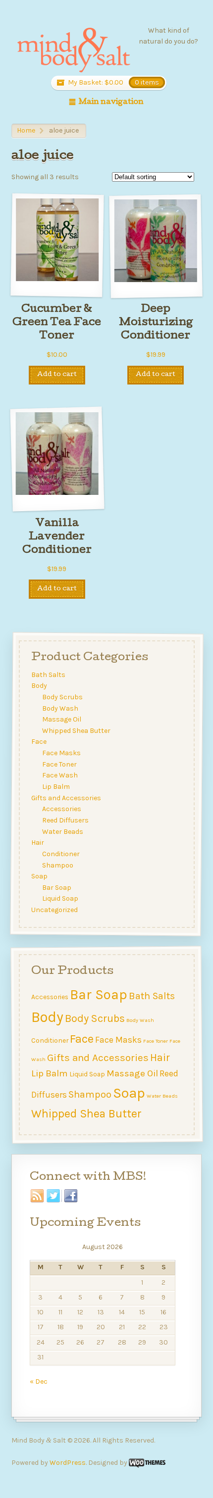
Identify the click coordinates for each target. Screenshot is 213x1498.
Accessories (61, 809)
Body (39, 685)
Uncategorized (54, 910)
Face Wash (60, 776)
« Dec (39, 1381)
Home (26, 130)
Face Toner (59, 764)
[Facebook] (71, 1196)
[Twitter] (54, 1196)
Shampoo (57, 865)
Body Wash (60, 708)
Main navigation (111, 102)
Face (38, 742)
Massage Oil (61, 719)
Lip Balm (56, 786)
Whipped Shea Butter (76, 730)
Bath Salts (48, 675)
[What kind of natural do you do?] (73, 50)
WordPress (68, 1462)
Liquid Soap (60, 899)
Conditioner (61, 854)
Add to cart (57, 375)
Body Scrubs (62, 697)
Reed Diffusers (65, 820)
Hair (37, 842)
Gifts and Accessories (66, 798)
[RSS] (37, 1196)
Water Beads (62, 831)
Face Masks (61, 753)
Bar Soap (56, 887)
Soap (39, 876)
